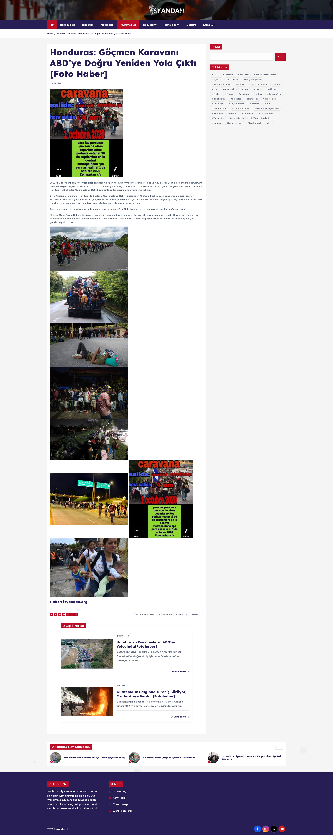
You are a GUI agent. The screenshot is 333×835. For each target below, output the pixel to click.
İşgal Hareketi (235, 123)
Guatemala (166, 614)
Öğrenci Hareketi (261, 118)
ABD (215, 75)
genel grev (245, 94)
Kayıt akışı (119, 797)
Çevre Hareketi (238, 118)
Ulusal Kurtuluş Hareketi (268, 108)
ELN (215, 89)
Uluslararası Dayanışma (224, 113)
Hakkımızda (67, 24)
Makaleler (107, 24)
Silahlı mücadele (241, 108)
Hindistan (236, 99)
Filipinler (273, 89)
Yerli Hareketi (266, 113)
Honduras (182, 614)
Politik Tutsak (219, 108)
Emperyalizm (230, 89)
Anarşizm (244, 75)
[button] (277, 748)
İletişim (191, 24)
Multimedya (128, 24)
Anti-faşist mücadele (266, 75)
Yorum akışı (120, 804)
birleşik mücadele (221, 84)
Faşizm (258, 89)
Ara (217, 47)
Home (50, 33)
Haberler (87, 24)
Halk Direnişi (219, 99)
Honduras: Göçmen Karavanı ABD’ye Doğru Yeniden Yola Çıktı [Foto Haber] (94, 33)
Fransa (229, 94)
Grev (259, 94)
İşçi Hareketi (255, 123)
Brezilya (241, 84)
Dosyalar (149, 24)
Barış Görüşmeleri (253, 79)
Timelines (171, 24)
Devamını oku (179, 671)
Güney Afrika (275, 94)
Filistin (216, 94)
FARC (246, 89)
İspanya (217, 123)
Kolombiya (218, 104)
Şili (269, 123)
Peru (268, 104)
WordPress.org (122, 810)
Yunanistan (218, 118)
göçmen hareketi (146, 614)
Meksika (197, 614)
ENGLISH (209, 24)
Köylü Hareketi (237, 104)
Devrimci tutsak (259, 84)
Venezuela (248, 113)
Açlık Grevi (233, 79)
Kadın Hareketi (272, 99)
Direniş (277, 84)
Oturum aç (119, 791)
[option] (88, 757)
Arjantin (217, 79)
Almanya (228, 75)
